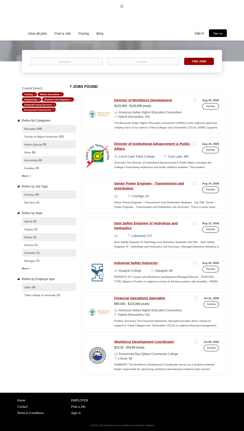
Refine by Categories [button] (35, 120)
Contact (22, 406)
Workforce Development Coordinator (144, 342)
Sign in (199, 33)
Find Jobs (199, 61)
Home (21, 400)
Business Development (57, 99)
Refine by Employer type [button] (38, 279)
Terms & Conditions (30, 413)
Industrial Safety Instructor (136, 263)
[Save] (195, 100)
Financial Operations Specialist (139, 298)
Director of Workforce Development (143, 100)
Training (28, 94)
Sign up (217, 33)
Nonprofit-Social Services (38, 104)
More (25, 175)
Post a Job (78, 406)
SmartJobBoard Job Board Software (135, 425)
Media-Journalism (49, 94)
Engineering (30, 99)
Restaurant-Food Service (37, 110)
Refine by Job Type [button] (34, 186)
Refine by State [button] (32, 213)
